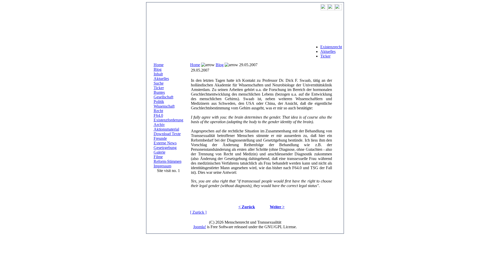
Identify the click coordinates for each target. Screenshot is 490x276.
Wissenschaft (164, 106)
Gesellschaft (163, 97)
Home (159, 65)
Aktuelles (328, 51)
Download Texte (167, 134)
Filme (158, 157)
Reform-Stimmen (167, 161)
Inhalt (158, 74)
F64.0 (158, 115)
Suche (159, 83)
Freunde (160, 138)
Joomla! (199, 227)
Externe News (165, 143)
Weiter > (277, 207)
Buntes (159, 92)
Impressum (162, 166)
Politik (159, 101)
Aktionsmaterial (166, 129)
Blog (158, 69)
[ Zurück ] (198, 212)
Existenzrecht (331, 47)
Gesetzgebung (165, 147)
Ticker (325, 56)
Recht (158, 111)
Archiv (159, 124)
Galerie (159, 152)
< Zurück (246, 207)
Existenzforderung (168, 120)
